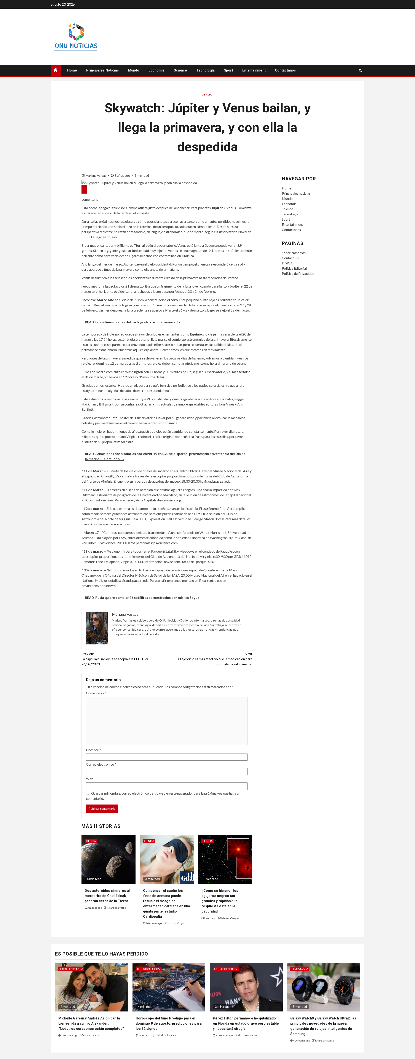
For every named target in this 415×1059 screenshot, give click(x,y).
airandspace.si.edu (216, 481)
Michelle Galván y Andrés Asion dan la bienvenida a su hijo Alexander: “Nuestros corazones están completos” (91, 1023)
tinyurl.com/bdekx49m (98, 586)
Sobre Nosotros (294, 253)
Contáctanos (285, 70)
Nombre (93, 750)
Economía (156, 70)
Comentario (96, 693)
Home (72, 70)
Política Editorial (294, 268)
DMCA (287, 263)
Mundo (133, 70)
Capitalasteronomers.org (162, 500)
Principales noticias (102, 70)
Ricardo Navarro (116, 907)
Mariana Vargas (96, 175)
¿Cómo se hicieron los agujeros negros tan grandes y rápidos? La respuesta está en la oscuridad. (219, 901)
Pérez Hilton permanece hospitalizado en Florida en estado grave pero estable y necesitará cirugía (246, 1023)
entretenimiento (71, 968)
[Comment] (84, 189)
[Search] (360, 70)
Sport (228, 70)
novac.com (122, 524)
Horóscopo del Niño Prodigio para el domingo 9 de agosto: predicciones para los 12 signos (169, 1023)
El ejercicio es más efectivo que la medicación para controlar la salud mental (215, 659)
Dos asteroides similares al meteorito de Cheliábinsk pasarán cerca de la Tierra (107, 896)
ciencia (207, 94)
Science (180, 70)
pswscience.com (165, 543)
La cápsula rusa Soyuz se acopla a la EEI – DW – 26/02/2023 (115, 659)
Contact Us (290, 258)
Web (89, 779)
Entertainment (254, 70)
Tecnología (205, 70)
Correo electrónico (101, 764)
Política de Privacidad (298, 273)
